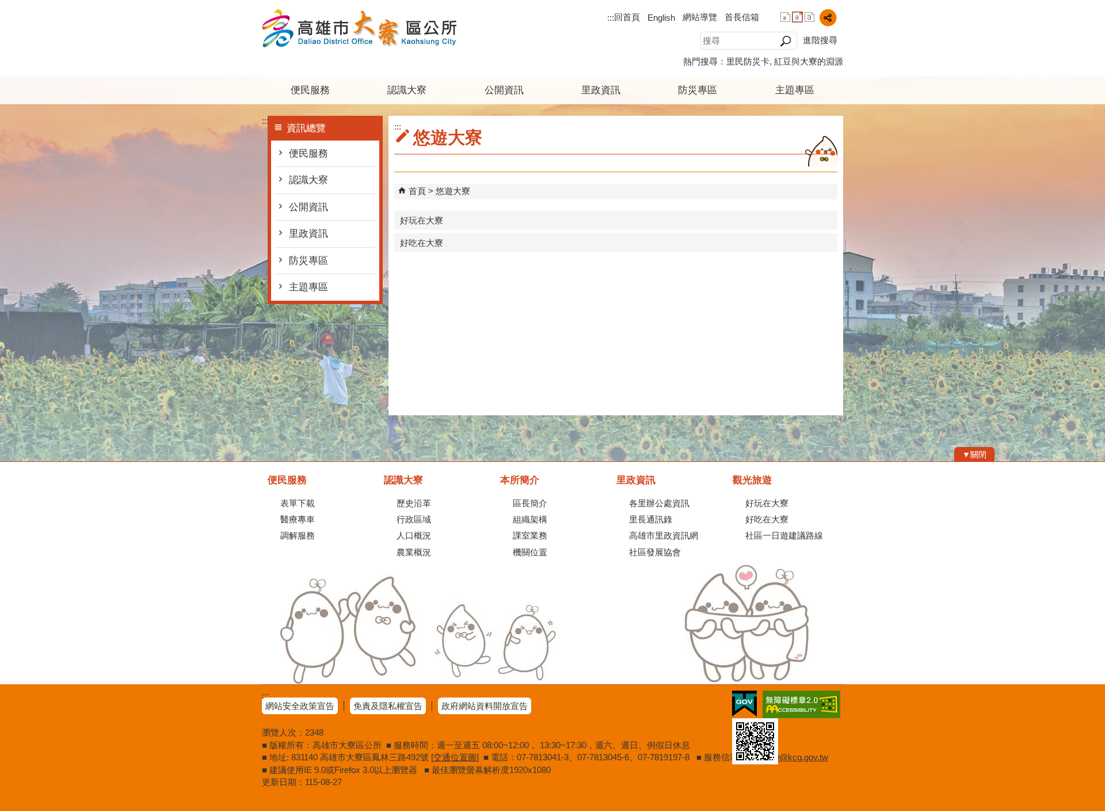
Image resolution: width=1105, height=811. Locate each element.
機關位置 (530, 552)
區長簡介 (530, 503)
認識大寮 (406, 90)
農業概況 (414, 552)
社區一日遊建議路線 (784, 535)
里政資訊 (600, 90)
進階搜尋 (820, 40)
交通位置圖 (455, 757)
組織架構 (530, 519)
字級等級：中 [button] (797, 17)
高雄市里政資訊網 (663, 535)
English (661, 17)
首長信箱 (742, 17)
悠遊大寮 (453, 191)
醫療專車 (297, 519)
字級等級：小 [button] (785, 17)
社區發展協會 (655, 552)
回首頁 (627, 17)
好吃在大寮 (421, 243)
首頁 (417, 191)
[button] (785, 40)
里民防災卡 (747, 61)
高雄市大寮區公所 (359, 28)
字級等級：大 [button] (809, 17)
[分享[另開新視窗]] (827, 17)
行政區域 (414, 519)
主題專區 (794, 90)
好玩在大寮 (421, 220)
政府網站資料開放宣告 (484, 706)
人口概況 (414, 535)
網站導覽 (700, 17)
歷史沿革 (414, 503)
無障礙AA (801, 704)
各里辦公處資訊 (659, 503)
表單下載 (297, 503)
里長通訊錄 (650, 519)
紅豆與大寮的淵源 (808, 61)
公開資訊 (504, 90)
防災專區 (697, 90)
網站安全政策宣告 (299, 706)
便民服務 (310, 90)
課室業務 (530, 535)
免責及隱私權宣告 (387, 706)
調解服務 (297, 535)
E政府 (744, 704)
